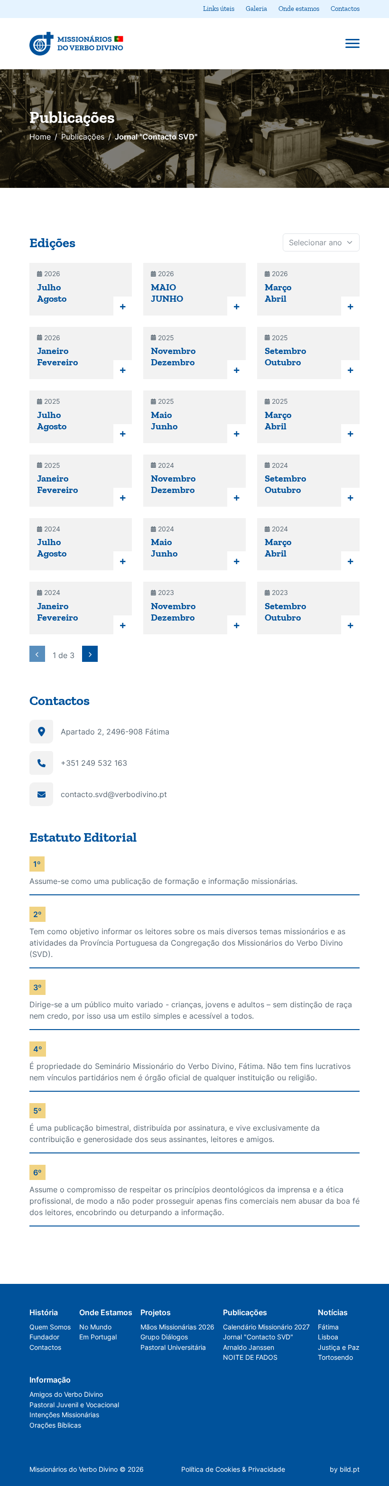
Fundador (44, 1337)
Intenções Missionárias (64, 1415)
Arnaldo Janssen (248, 1347)
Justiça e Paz (339, 1347)
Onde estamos (298, 8)
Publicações (82, 136)
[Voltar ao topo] (360, 1424)
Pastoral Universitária (173, 1347)
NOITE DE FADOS (250, 1357)
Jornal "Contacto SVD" (258, 1337)
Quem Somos (50, 1327)
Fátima (328, 1327)
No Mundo (95, 1327)
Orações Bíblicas (55, 1425)
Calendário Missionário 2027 (266, 1327)
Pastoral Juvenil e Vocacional (74, 1405)
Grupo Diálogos (164, 1337)
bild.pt (350, 1469)
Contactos (345, 8)
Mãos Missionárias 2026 (177, 1327)
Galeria (256, 8)
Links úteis (218, 8)
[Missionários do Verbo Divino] (76, 43)
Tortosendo (335, 1357)
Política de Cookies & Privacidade (233, 1469)
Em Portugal (98, 1337)
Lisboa (328, 1337)
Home (40, 136)
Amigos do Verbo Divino (66, 1394)
